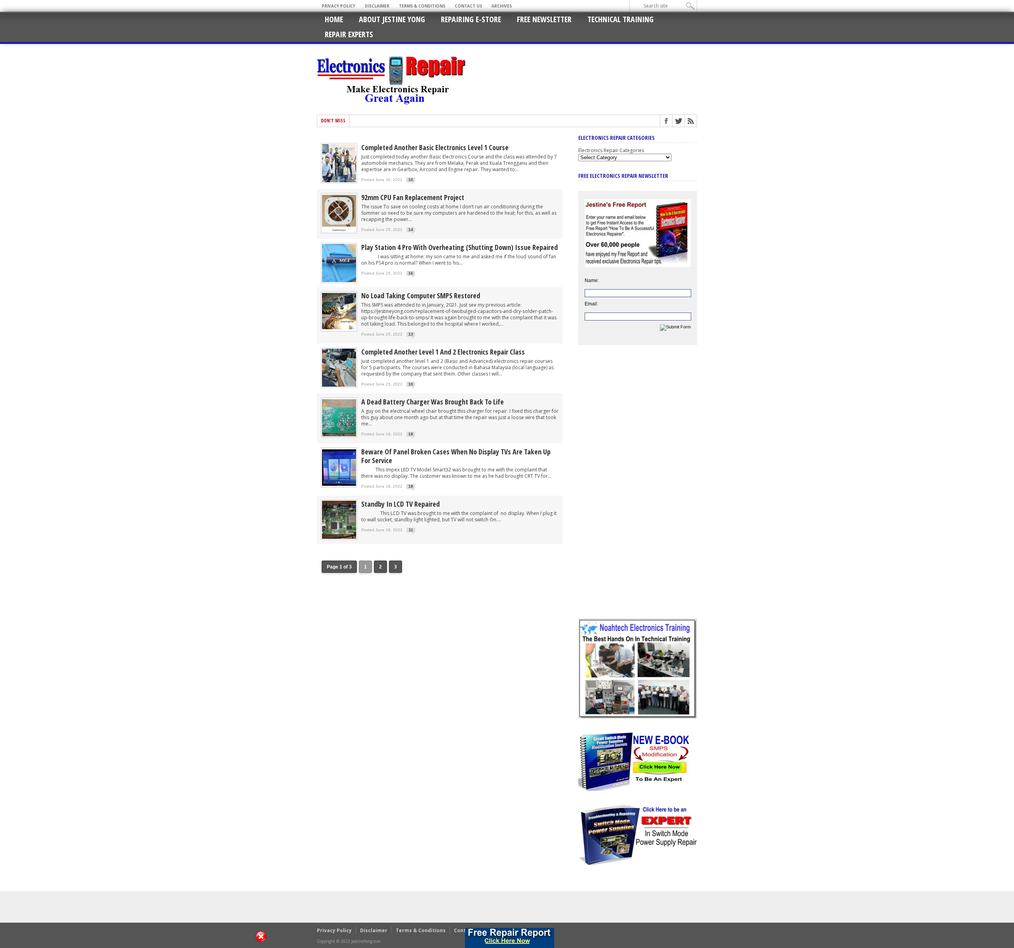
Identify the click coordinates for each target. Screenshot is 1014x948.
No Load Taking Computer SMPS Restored (420, 295)
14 (410, 229)
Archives (502, 6)
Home (334, 19)
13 (410, 334)
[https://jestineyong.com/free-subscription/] (509, 938)
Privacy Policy (338, 6)
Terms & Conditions (422, 6)
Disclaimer (377, 6)
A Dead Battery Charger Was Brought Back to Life (432, 401)
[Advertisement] (637, 488)
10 (410, 179)
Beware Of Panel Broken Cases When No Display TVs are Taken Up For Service (456, 456)
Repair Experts (349, 34)
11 (411, 530)
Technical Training (620, 19)
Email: (591, 304)
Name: (592, 280)
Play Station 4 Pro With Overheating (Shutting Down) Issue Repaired (459, 247)
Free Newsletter (544, 19)
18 (410, 434)
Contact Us (468, 6)
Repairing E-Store (471, 19)
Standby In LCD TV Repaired (400, 504)
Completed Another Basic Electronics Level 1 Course (435, 147)
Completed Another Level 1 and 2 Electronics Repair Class (443, 351)
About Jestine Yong (392, 19)
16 (410, 273)
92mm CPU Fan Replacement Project (412, 197)
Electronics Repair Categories (611, 150)
